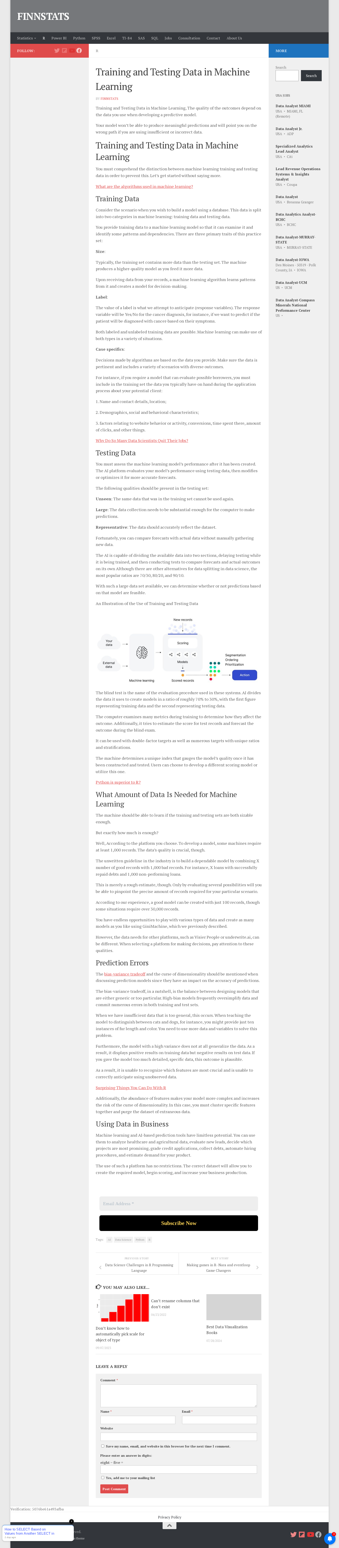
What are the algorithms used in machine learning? (144, 186)
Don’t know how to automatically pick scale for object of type (120, 1334)
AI (109, 1239)
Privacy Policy (169, 1517)
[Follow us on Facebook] (79, 50)
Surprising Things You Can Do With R (131, 1087)
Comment (109, 1380)
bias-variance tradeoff (124, 974)
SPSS (96, 38)
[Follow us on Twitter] (57, 50)
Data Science (123, 1239)
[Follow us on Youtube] (71, 50)
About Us (234, 38)
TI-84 (127, 38)
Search (281, 67)
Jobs (168, 38)
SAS (141, 38)
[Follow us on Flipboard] (64, 50)
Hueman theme (74, 1538)
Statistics (25, 38)
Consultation (189, 38)
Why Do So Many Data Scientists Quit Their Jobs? (142, 440)
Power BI (59, 38)
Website (106, 1428)
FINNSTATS (43, 16)
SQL (154, 38)
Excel (111, 38)
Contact (213, 38)
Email (187, 1411)
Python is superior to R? (118, 782)
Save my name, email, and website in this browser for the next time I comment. (168, 1446)
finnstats (109, 98)
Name (106, 1411)
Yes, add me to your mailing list (130, 1478)
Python (79, 38)
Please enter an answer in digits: (126, 1455)
